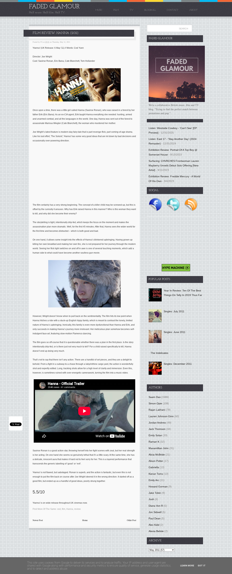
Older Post (131, 520)
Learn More (187, 565)
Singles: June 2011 (174, 332)
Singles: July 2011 (174, 311)
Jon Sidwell (155, 512)
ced (59, 509)
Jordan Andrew (157, 422)
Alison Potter (156, 460)
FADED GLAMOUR (54, 7)
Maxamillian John (159, 448)
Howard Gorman (158, 486)
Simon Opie (155, 403)
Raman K (154, 441)
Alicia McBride (157, 454)
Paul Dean (155, 518)
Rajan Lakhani (157, 409)
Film (116, 10)
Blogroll (150, 10)
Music (98, 10)
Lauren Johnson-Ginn (161, 416)
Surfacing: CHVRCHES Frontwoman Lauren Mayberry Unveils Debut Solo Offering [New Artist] (174, 165)
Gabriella (154, 467)
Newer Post (38, 520)
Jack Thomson (157, 429)
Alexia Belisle (156, 531)
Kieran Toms (156, 473)
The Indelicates (159, 353)
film (63, 509)
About (193, 10)
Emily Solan (155, 435)
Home (85, 520)
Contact (172, 10)
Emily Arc (154, 480)
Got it (202, 565)
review (77, 509)
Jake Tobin (155, 492)
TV (131, 10)
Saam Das (155, 397)
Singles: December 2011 (178, 363)
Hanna (69, 509)
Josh (151, 499)
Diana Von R (156, 505)
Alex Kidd (154, 524)
